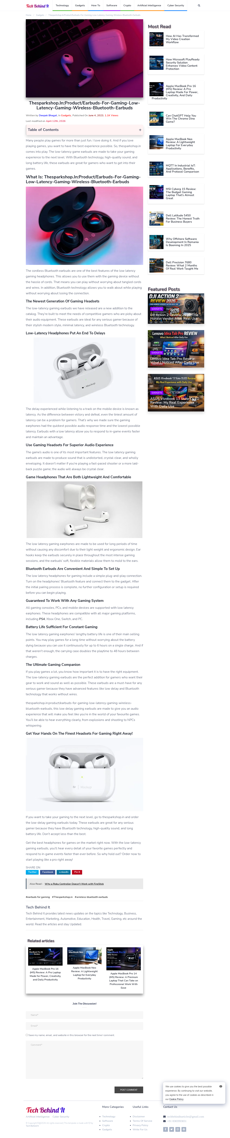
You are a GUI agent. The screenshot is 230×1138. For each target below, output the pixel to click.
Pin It (77, 872)
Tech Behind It (32, 1126)
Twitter (32, 872)
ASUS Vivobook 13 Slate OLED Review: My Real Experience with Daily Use (174, 402)
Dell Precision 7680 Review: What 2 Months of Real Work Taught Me (182, 265)
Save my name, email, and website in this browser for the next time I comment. (71, 1035)
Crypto (127, 5)
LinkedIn (64, 872)
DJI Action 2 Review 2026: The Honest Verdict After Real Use (174, 317)
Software (111, 5)
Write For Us (140, 1129)
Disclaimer (139, 1116)
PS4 (42, 619)
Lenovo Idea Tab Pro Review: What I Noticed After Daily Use (174, 360)
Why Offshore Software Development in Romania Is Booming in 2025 (182, 242)
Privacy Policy (140, 1125)
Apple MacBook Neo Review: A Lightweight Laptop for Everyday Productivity (180, 143)
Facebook (47, 872)
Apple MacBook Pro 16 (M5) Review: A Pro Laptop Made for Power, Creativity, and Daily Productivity (175, 92)
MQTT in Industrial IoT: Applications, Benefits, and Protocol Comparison (182, 168)
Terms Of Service (142, 1121)
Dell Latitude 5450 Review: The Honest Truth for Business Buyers (182, 218)
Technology (62, 5)
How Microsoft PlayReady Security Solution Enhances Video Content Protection (182, 64)
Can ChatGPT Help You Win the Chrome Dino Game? (181, 119)
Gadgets (80, 5)
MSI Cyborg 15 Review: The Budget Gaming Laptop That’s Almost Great (181, 193)
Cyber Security (175, 5)
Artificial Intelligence (149, 5)
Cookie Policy (176, 1099)
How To (95, 5)
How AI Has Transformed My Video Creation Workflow (182, 39)
